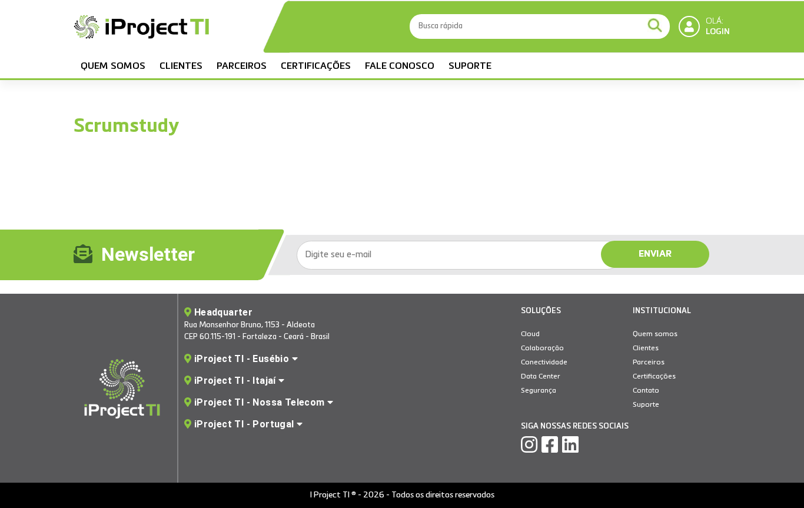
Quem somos (113, 66)
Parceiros (242, 66)
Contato (646, 390)
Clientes (181, 66)
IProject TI (141, 28)
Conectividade (544, 362)
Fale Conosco (399, 66)
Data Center (540, 376)
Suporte (469, 66)
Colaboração (542, 348)
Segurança (538, 390)
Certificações (316, 66)
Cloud (530, 334)
